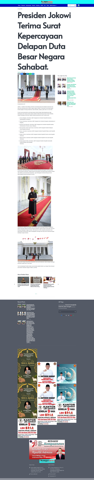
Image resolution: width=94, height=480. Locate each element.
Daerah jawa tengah (65, 306)
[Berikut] (58, 284)
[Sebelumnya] (14, 284)
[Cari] (75, 5)
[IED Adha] (27, 393)
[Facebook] (61, 315)
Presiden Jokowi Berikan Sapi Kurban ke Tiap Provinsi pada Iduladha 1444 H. (71, 86)
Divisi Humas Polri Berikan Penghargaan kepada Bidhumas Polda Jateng (35, 285)
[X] (64, 315)
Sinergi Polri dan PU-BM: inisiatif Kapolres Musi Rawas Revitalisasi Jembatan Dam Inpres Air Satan (31, 307)
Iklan (59, 308)
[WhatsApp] (73, 315)
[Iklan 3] (66, 393)
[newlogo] (47, 461)
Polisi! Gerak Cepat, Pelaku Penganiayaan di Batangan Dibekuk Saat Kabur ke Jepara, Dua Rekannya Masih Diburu (31, 315)
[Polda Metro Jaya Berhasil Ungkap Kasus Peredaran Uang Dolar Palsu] (59, 102)
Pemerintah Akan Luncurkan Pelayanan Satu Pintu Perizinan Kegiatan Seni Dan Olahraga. (48, 286)
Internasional (61, 308)
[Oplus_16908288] (47, 2)
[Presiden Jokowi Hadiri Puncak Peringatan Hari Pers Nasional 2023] (23, 277)
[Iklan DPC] (47, 393)
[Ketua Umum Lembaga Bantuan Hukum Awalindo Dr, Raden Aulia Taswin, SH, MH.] (59, 77)
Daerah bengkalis (70, 305)
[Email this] (19, 74)
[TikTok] (69, 315)
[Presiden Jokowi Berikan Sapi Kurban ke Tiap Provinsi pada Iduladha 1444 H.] (59, 84)
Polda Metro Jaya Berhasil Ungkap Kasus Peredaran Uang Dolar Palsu (71, 103)
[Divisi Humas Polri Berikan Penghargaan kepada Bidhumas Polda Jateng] (36, 277)
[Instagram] (66, 315)
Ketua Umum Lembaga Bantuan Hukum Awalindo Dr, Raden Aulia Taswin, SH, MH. (71, 79)
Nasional (19, 72)
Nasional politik (65, 308)
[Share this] (21, 74)
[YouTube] (71, 315)
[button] (35, 293)
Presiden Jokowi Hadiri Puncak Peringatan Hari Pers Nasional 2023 (23, 285)
